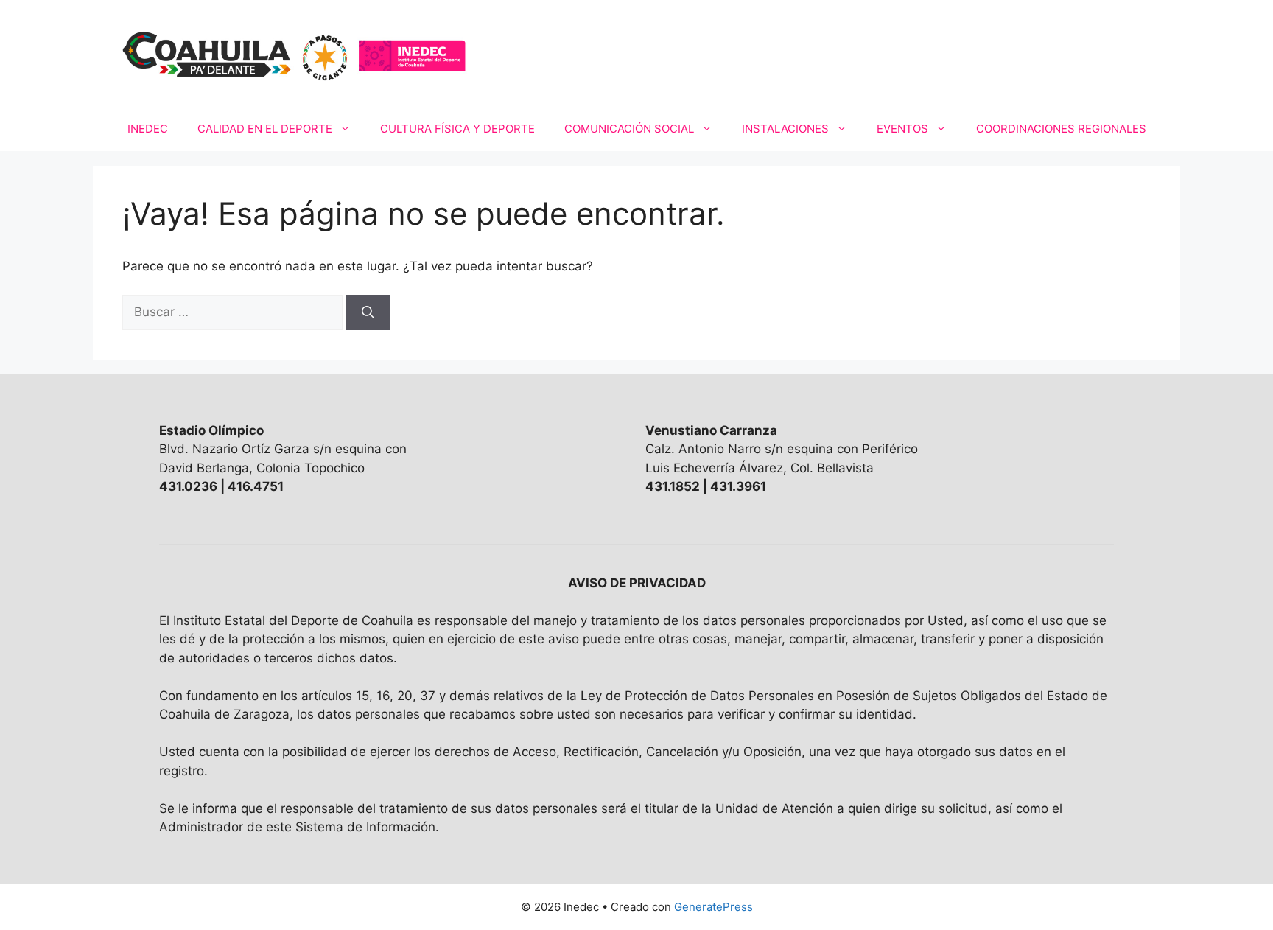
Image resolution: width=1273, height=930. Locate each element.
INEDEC (147, 129)
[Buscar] (368, 312)
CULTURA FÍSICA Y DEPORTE (457, 129)
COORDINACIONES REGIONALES (1061, 129)
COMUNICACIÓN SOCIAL (629, 129)
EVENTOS (902, 129)
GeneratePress (713, 907)
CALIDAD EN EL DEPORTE (264, 129)
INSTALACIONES (785, 129)
